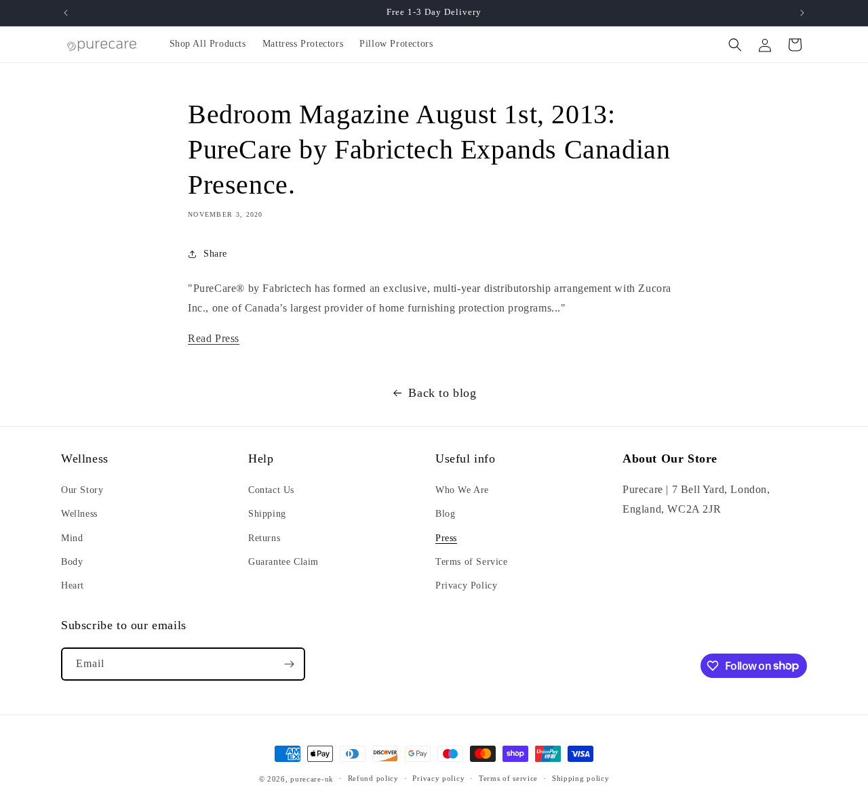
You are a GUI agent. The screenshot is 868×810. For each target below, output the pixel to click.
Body (72, 562)
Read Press (213, 338)
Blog (445, 514)
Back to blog (442, 393)
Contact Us (271, 490)
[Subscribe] (289, 664)
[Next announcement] (802, 13)
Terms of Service (471, 562)
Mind (72, 538)
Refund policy (373, 778)
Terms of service (508, 778)
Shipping (267, 514)
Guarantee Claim (283, 562)
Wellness (79, 514)
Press (446, 538)
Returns (264, 538)
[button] (735, 45)
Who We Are (462, 490)
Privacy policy (438, 778)
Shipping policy (581, 778)
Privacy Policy (466, 585)
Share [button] (215, 254)
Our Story (82, 490)
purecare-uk (312, 779)
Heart (72, 585)
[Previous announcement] (66, 13)
